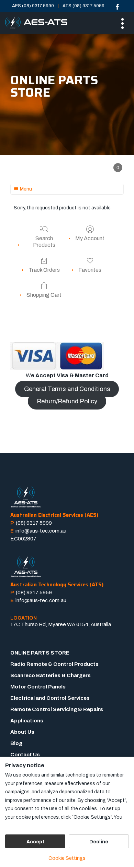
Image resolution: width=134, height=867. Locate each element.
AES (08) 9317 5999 (33, 5)
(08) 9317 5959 (34, 592)
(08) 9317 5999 (34, 523)
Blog (16, 743)
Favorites (89, 270)
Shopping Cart (44, 295)
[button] (118, 167)
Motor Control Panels (38, 686)
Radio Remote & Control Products (54, 664)
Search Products (44, 241)
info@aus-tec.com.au (40, 531)
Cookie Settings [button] (67, 858)
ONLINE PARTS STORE (39, 653)
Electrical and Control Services (50, 698)
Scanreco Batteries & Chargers (50, 675)
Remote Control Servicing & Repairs (56, 709)
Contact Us (25, 754)
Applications (26, 720)
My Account (89, 238)
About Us (22, 732)
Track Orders (44, 270)
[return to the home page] (36, 22)
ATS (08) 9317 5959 (83, 5)
